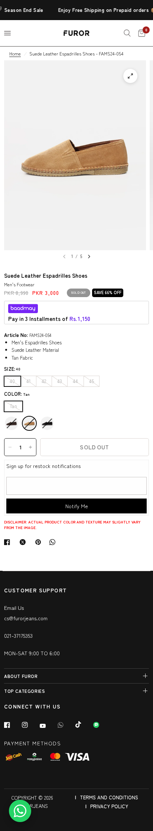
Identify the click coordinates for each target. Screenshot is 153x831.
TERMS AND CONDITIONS (109, 797)
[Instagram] (30, 725)
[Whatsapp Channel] (101, 725)
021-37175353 (18, 635)
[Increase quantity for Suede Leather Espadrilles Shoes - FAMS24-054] (30, 447)
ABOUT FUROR (21, 676)
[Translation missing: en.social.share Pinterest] (39, 542)
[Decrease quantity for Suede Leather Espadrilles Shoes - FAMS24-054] (10, 447)
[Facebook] (12, 725)
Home (15, 53)
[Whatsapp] (66, 725)
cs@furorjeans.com (26, 618)
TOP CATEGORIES (24, 691)
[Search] (127, 33)
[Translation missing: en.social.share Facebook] (8, 542)
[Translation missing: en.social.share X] (24, 542)
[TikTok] (83, 724)
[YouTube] (48, 725)
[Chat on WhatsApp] (20, 811)
